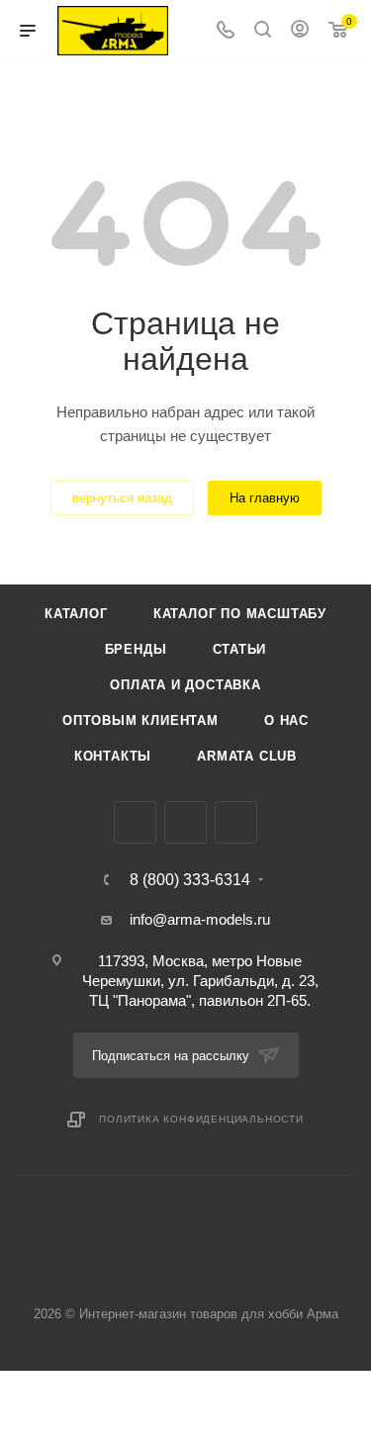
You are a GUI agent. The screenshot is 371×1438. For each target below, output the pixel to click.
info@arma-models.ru (200, 919)
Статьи (240, 649)
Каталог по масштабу (239, 613)
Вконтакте (135, 822)
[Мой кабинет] (300, 31)
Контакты (112, 756)
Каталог (76, 613)
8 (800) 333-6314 (190, 880)
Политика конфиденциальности (201, 1119)
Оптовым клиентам (140, 720)
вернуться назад (122, 498)
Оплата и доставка (185, 684)
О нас (286, 720)
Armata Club (247, 756)
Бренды (136, 649)
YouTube (236, 822)
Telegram (185, 822)
